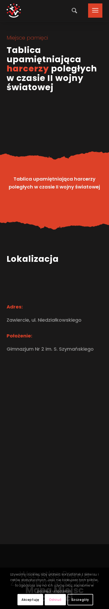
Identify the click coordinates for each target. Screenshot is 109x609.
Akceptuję (30, 599)
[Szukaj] (73, 10)
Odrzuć (55, 599)
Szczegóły (80, 599)
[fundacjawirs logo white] (14, 10)
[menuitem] (73, 10)
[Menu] (92, 10)
